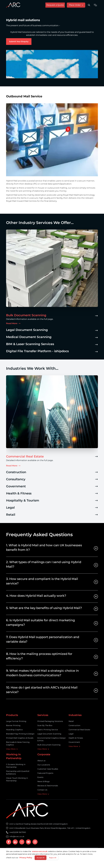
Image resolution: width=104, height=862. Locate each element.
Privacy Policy (25, 857)
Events (40, 777)
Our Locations (43, 765)
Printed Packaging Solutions (50, 721)
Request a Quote (55, 5)
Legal (71, 734)
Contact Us (42, 790)
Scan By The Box (44, 725)
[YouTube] (28, 841)
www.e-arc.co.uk (39, 851)
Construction (74, 725)
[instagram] (35, 841)
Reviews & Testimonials (47, 785)
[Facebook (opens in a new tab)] (8, 841)
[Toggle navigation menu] (95, 5)
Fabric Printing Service (47, 729)
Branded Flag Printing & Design (20, 734)
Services (42, 715)
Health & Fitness (76, 738)
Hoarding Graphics (14, 729)
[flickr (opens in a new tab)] (21, 841)
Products (12, 715)
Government (74, 742)
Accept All (40, 858)
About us (41, 760)
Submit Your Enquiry (18, 41)
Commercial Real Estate (79, 729)
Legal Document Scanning (49, 734)
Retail (71, 721)
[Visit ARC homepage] (13, 5)
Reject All (52, 858)
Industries (75, 715)
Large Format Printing (16, 721)
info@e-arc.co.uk (17, 836)
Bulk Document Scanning (48, 745)
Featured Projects (45, 773)
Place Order (75, 5)
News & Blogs (43, 781)
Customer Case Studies (47, 769)
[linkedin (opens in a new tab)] (15, 841)
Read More (13, 323)
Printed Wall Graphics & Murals (19, 738)
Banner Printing (13, 725)
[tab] (52, 318)
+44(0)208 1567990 (17, 832)
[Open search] (89, 5)
